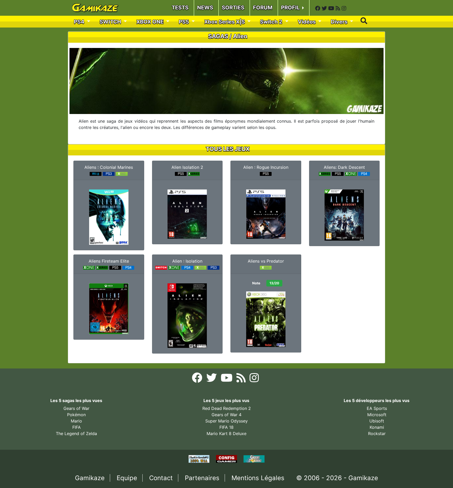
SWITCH (111, 22)
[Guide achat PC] (227, 458)
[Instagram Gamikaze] (344, 8)
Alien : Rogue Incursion (265, 167)
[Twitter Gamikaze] (325, 8)
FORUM (262, 7)
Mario (76, 421)
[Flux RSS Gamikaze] (339, 8)
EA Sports (377, 408)
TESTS (180, 7)
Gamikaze (90, 478)
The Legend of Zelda (76, 433)
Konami (377, 427)
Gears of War (76, 408)
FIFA (76, 427)
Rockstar (377, 433)
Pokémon (76, 414)
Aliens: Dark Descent (344, 167)
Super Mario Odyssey (226, 421)
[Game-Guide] (254, 458)
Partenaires (202, 478)
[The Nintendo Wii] (199, 458)
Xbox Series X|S (225, 22)
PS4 (80, 22)
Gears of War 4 (226, 414)
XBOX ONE (150, 22)
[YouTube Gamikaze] (332, 8)
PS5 (184, 22)
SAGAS (218, 36)
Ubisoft (376, 421)
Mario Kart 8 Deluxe (226, 433)
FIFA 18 (226, 427)
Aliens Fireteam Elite (109, 261)
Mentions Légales (257, 478)
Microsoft (376, 414)
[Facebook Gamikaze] (318, 8)
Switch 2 (272, 22)
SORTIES (233, 7)
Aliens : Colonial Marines (108, 167)
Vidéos (307, 22)
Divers (340, 22)
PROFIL (291, 7)
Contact (161, 478)
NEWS (205, 7)
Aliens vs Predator (266, 261)
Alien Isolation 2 (187, 167)
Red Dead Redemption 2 (226, 408)
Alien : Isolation (187, 261)
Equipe (127, 478)
